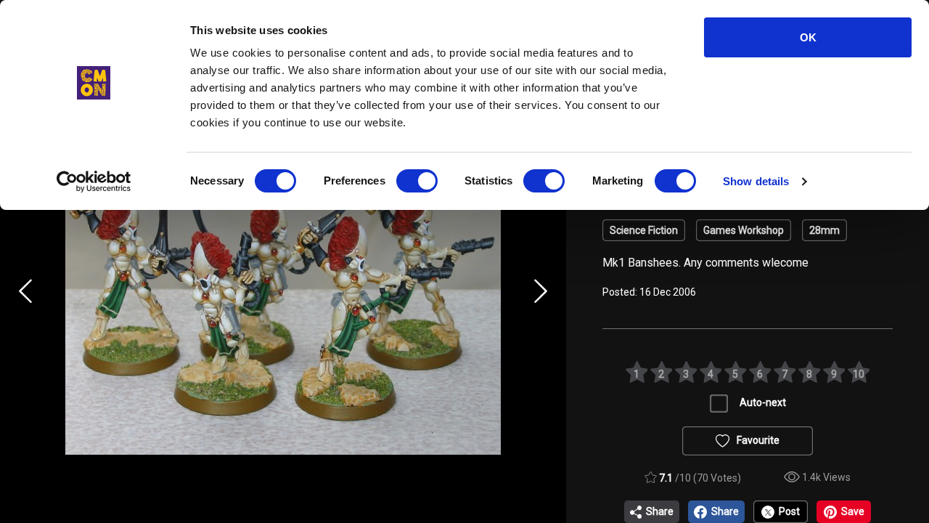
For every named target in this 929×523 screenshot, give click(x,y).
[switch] (417, 180)
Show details (756, 181)
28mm (824, 230)
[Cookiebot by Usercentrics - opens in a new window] (93, 181)
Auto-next (763, 402)
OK (808, 37)
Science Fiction (644, 230)
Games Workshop (743, 230)
